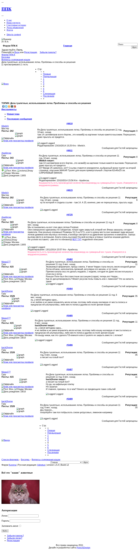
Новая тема (13, 114)
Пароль (5, 521)
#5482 (70, 259)
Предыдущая (49, 76)
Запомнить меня (9, 526)
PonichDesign (83, 547)
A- (8, 42)
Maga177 (6, 262)
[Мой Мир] (12, 106)
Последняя (48, 96)
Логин (4, 516)
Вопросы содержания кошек (15, 59)
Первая (47, 74)
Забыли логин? (14, 538)
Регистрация (30, 52)
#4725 (70, 215)
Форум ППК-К (8, 55)
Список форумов (10, 459)
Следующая (49, 94)
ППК (6, 8)
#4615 (70, 190)
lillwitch (5, 126)
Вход (16, 52)
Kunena (12, 465)
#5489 (70, 399)
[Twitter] (6, 106)
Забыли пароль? (48, 52)
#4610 (70, 123)
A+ (2, 42)
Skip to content (14, 34)
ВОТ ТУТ (76, 239)
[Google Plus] (14, 106)
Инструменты (9, 109)
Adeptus (41, 465)
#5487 (70, 369)
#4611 (69, 150)
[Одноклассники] (9, 106)
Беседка (5, 57)
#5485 (70, 316)
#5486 (70, 345)
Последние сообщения (19, 119)
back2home (7, 291)
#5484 (70, 289)
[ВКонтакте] (3, 106)
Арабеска (6, 153)
